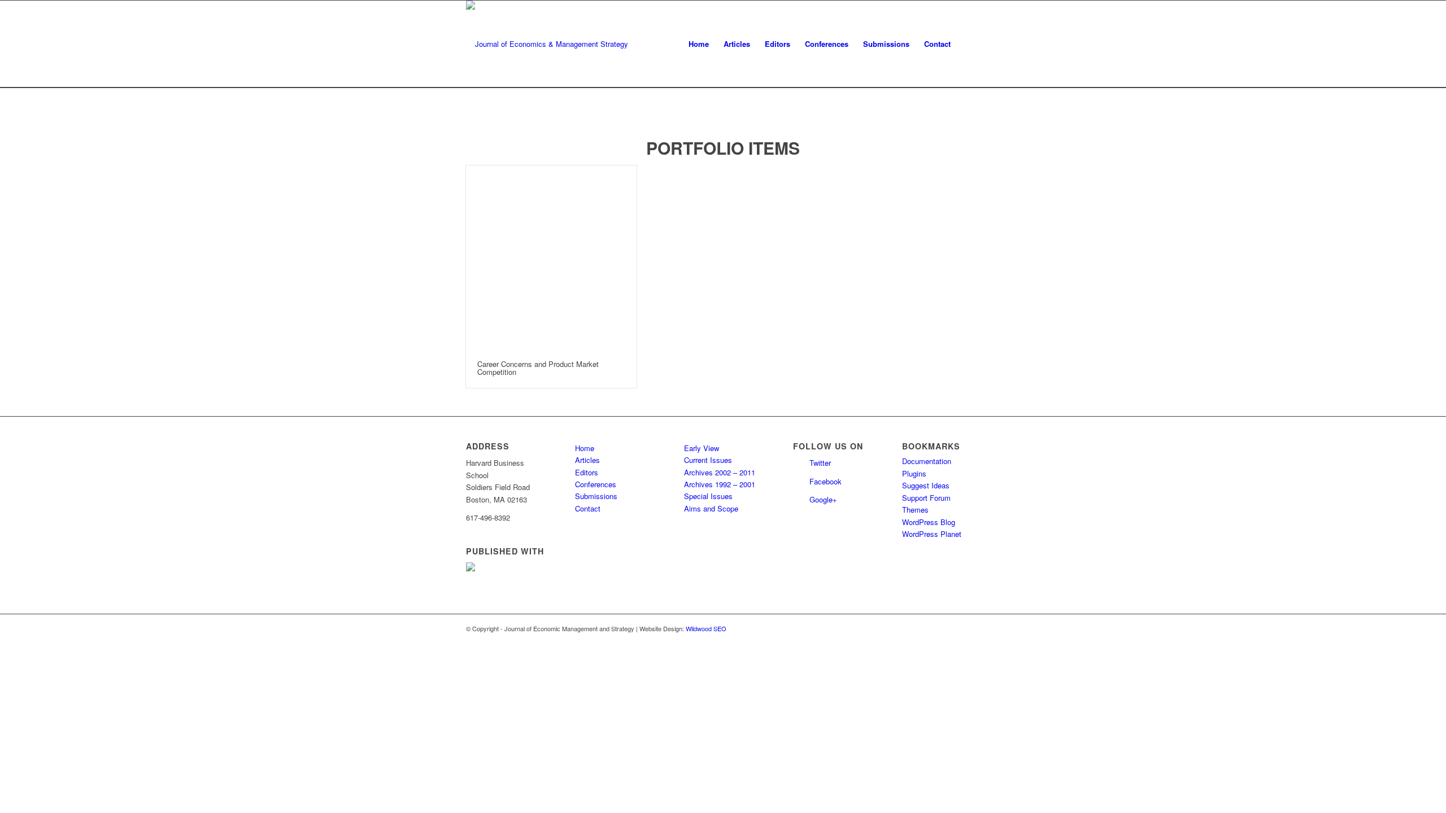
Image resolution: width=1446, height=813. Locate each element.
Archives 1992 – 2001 (719, 484)
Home (584, 448)
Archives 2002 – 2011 (719, 472)
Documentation (926, 461)
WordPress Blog (928, 522)
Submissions (596, 496)
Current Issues (708, 459)
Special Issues (708, 496)
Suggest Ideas (926, 485)
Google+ (823, 499)
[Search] (969, 44)
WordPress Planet (931, 533)
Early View (701, 448)
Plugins (914, 473)
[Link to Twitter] (954, 628)
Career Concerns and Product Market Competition (538, 368)
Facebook (825, 481)
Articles (587, 459)
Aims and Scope (711, 508)
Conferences (595, 484)
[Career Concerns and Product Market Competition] (551, 257)
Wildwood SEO (706, 628)
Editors (586, 472)
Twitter (820, 462)
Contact (587, 508)
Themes (915, 509)
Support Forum (926, 497)
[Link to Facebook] (971, 628)
